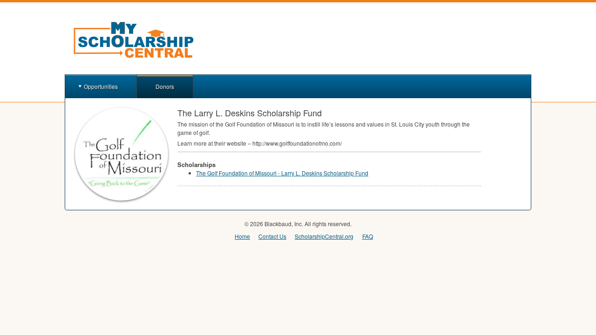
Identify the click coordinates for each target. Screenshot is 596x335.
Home (242, 236)
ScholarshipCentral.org (324, 236)
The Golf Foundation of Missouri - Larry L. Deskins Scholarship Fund (282, 173)
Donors (165, 86)
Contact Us (272, 236)
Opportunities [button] (101, 86)
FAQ (367, 236)
